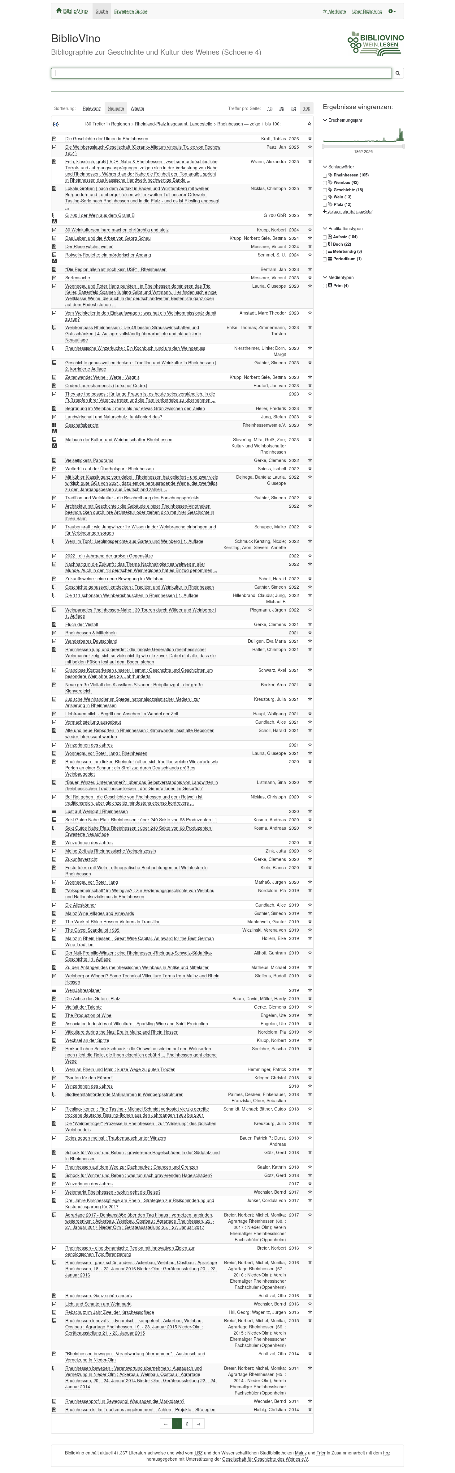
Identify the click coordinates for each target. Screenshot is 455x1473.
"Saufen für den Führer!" (89, 1077)
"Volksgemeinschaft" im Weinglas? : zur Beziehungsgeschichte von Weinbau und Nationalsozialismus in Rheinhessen (139, 893)
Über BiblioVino (367, 11)
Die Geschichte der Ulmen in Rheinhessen (106, 138)
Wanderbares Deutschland (91, 641)
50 (293, 108)
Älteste (137, 108)
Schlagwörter (340, 166)
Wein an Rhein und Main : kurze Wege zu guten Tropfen (120, 1069)
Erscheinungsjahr (344, 120)
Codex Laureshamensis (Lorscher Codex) (106, 385)
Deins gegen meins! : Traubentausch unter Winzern (115, 1138)
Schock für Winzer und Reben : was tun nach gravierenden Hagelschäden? (139, 1175)
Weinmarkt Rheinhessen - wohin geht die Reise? (113, 1192)
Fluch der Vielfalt (81, 624)
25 (282, 108)
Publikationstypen (345, 228)
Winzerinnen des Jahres (89, 745)
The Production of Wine (88, 1015)
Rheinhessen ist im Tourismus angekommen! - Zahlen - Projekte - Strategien (140, 1409)
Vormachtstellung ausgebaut (93, 722)
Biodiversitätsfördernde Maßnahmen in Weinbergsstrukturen (124, 1094)
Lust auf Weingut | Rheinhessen (96, 811)
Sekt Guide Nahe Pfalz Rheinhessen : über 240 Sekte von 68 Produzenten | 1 (141, 819)
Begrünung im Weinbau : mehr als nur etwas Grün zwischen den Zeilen (135, 408)
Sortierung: (65, 108)
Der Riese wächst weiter (89, 246)
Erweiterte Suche (131, 11)
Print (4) (340, 285)
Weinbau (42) (345, 182)
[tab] (65, 108)
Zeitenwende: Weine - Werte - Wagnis (102, 377)
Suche (102, 11)
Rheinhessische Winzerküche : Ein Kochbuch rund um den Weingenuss (135, 348)
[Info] (392, 11)
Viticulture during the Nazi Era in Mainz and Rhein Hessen (122, 1032)
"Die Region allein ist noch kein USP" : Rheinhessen (116, 269)
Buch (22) (341, 244)
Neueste (116, 108)
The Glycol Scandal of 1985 (92, 930)
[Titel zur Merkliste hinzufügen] (310, 138)
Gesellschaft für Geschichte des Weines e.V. (265, 1459)
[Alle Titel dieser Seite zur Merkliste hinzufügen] (309, 124)
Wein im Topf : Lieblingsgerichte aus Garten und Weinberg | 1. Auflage (134, 541)
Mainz (301, 1453)
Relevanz (92, 108)
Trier (321, 1453)
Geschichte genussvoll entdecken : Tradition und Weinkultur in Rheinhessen (139, 587)
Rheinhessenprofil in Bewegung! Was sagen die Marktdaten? (124, 1401)
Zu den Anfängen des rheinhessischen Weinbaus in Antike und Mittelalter (137, 967)
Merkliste (336, 11)
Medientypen (340, 277)
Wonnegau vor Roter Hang (91, 882)
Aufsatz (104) (345, 236)
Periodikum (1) (347, 258)
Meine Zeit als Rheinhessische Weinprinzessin (110, 851)
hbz (386, 1453)
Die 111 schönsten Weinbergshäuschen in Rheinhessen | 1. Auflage (131, 595)
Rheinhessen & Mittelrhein (91, 632)
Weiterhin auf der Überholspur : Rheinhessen (109, 468)
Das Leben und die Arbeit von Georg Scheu (108, 238)
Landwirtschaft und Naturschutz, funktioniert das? (113, 416)
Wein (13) (341, 197)
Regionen (120, 124)
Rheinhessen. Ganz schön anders (98, 1295)
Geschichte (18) (347, 190)
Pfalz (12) (341, 204)
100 (306, 108)
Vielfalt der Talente (83, 1007)
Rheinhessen (230, 124)
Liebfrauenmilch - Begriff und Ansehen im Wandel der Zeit (121, 713)
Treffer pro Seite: (244, 108)
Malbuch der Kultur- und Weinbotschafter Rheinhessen (118, 439)
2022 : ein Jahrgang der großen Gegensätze (109, 555)
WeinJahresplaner (83, 990)
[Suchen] (398, 73)
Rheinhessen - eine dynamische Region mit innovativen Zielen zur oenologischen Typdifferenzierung (130, 1251)
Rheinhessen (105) (350, 175)
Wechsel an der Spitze (87, 1040)
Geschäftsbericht (81, 425)
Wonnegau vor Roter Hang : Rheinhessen (106, 753)
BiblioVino (75, 10)
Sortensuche (77, 277)
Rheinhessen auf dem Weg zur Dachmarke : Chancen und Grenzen (131, 1167)
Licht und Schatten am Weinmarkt (98, 1304)
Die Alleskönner (80, 905)
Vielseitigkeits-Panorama (89, 460)
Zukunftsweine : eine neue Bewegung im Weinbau (114, 578)
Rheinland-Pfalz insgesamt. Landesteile (174, 124)
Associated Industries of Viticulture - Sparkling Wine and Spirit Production (136, 1023)
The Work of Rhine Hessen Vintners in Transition (113, 921)
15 (270, 108)
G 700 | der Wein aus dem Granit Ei (100, 215)
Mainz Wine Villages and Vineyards (99, 913)
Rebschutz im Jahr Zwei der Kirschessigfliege (109, 1312)
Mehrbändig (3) (347, 251)
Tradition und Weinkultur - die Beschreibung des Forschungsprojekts (132, 497)
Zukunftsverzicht (81, 859)
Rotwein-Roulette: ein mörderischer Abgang (108, 255)
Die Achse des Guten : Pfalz (92, 998)
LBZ (199, 1453)
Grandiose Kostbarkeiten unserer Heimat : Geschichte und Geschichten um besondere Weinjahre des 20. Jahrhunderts (139, 673)
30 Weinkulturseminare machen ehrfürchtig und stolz (117, 229)
